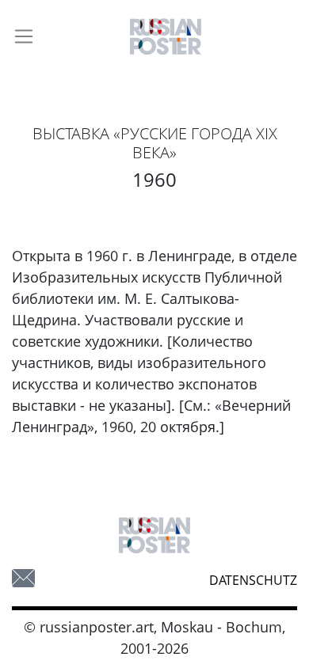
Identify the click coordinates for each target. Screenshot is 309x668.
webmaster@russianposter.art (23, 578)
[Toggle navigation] (24, 36)
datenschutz (253, 580)
